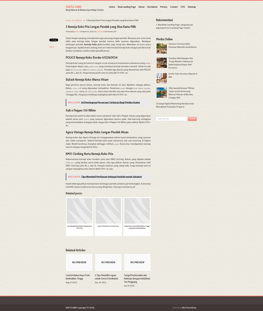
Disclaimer (152, 6)
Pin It (51, 47)
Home (112, 6)
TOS (182, 6)
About (141, 6)
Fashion (78, 20)
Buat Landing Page (127, 6)
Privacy (163, 6)
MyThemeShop (189, 307)
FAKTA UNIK (73, 7)
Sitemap (192, 6)
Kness (77, 31)
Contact (174, 6)
